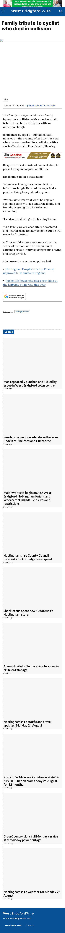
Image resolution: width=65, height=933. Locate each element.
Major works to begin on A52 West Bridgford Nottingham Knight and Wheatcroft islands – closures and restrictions (27, 498)
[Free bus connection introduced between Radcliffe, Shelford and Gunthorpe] (32, 413)
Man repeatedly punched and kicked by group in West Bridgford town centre (30, 383)
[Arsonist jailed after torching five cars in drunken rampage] (32, 642)
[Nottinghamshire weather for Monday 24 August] (32, 867)
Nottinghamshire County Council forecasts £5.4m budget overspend (27, 557)
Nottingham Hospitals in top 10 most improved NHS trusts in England (28, 271)
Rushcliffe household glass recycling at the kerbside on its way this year (30, 282)
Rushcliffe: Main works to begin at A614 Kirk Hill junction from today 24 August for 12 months (31, 780)
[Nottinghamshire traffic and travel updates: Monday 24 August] (32, 697)
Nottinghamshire (22, 311)
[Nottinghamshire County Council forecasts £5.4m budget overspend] (32, 531)
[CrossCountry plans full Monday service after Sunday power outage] (32, 812)
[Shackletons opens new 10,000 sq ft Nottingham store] (32, 586)
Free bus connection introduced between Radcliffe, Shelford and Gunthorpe (31, 439)
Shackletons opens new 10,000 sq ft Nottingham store (28, 612)
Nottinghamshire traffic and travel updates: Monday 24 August (27, 723)
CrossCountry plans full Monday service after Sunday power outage (30, 838)
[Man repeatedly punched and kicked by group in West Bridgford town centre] (32, 357)
